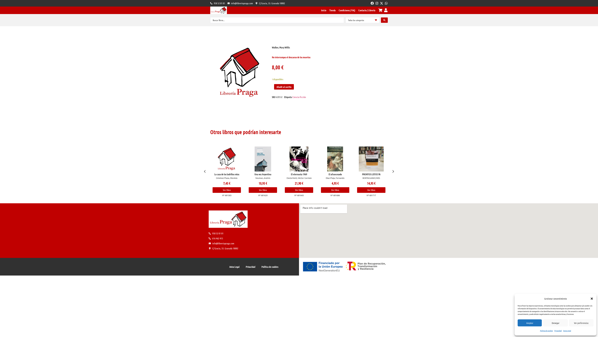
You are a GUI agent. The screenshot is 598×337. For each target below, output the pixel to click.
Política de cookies (546, 330)
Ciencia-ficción (299, 96)
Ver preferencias (581, 323)
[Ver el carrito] (380, 10)
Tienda (332, 10)
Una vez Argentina (262, 174)
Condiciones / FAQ (347, 10)
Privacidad (558, 330)
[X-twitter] (381, 3)
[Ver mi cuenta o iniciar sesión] (386, 10)
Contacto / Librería (366, 10)
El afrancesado (335, 174)
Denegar (555, 323)
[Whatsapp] (386, 3)
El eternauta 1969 (299, 174)
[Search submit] (384, 20)
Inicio (323, 10)
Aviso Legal (567, 330)
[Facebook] (372, 3)
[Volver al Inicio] (218, 10)
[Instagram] (376, 3)
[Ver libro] (226, 159)
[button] (591, 298)
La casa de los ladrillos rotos (226, 174)
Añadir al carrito (284, 86)
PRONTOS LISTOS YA (371, 174)
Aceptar (529, 323)
